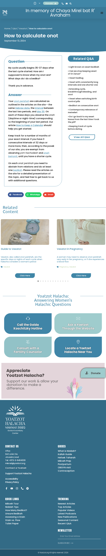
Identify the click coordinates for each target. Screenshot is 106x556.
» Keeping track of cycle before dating (80, 127)
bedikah (17, 170)
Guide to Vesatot (11, 249)
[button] (16, 194)
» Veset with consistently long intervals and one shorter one (83, 83)
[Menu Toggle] (101, 12)
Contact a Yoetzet (15, 468)
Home (7, 28)
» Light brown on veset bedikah (83, 67)
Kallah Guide (65, 454)
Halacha (27, 473)
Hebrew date (22, 108)
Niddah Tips (11, 507)
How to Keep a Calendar (29, 125)
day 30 (40, 111)
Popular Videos (66, 510)
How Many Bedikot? (16, 510)
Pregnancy (64, 267)
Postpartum (64, 464)
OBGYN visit (64, 467)
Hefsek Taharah (66, 457)
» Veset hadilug (75, 78)
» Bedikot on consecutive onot (83, 105)
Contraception (66, 470)
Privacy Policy (12, 482)
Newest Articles (66, 503)
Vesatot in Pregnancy (70, 249)
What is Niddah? (67, 451)
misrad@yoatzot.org (15, 463)
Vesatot (23, 28)
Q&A (14, 28)
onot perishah (21, 101)
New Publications (67, 516)
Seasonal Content (68, 520)
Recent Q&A (64, 523)
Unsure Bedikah (13, 513)
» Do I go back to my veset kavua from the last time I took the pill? (83, 119)
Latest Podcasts (67, 513)
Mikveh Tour (12, 503)
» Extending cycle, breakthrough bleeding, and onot (82, 92)
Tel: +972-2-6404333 (15, 460)
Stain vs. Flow (13, 520)
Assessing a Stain (15, 516)
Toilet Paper (12, 523)
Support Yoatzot (14, 473)
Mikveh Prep (64, 460)
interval (39, 108)
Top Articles (64, 507)
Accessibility (11, 478)
